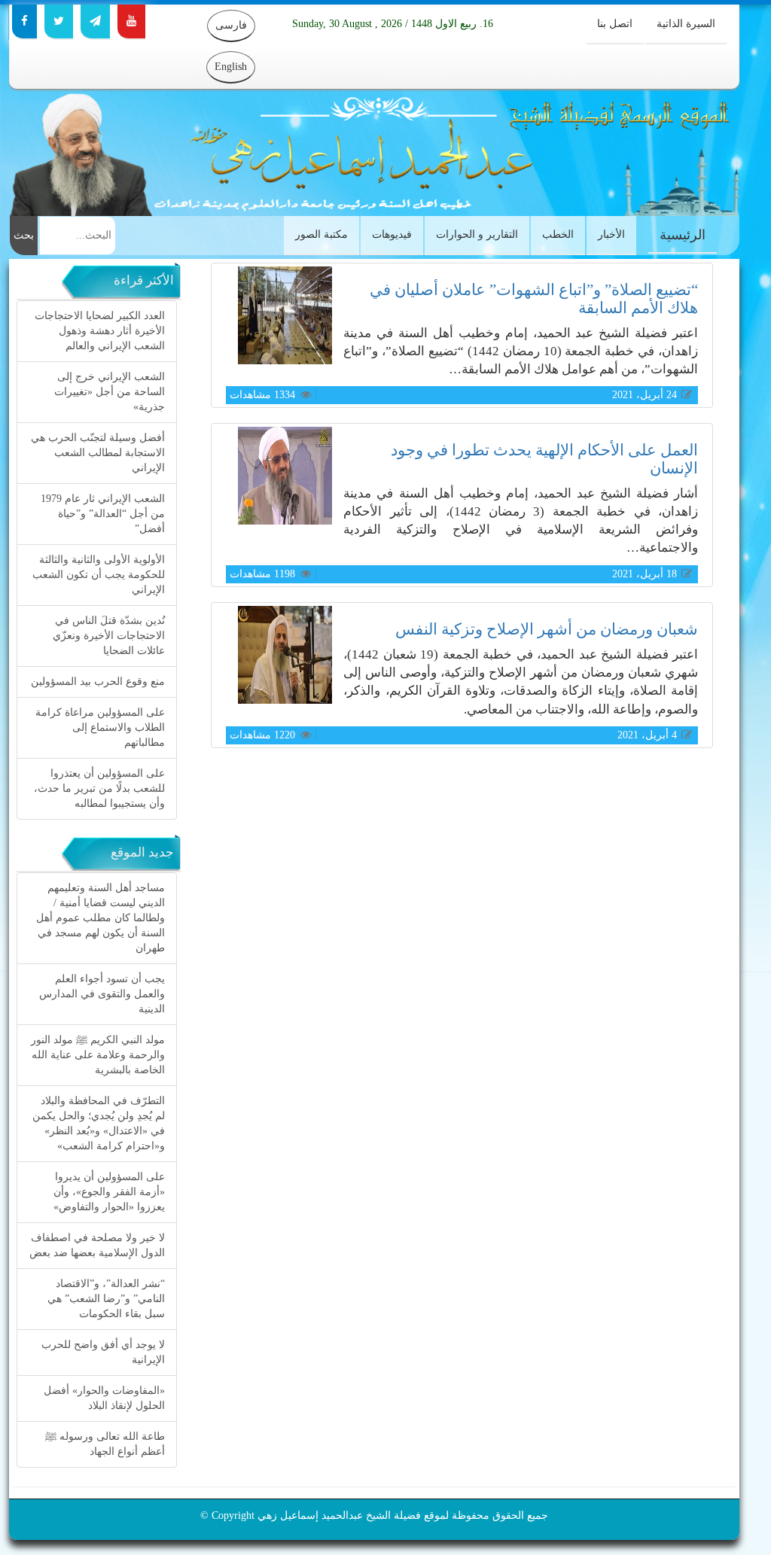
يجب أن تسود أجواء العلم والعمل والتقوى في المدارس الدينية (102, 994)
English (231, 66)
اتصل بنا (614, 23)
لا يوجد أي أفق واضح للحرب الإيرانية (103, 1352)
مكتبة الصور (321, 234)
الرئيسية (682, 234)
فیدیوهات (392, 234)
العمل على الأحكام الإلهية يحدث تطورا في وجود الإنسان (544, 458)
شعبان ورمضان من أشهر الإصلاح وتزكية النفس (546, 629)
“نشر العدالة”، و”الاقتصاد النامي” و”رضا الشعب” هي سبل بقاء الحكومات (106, 1298)
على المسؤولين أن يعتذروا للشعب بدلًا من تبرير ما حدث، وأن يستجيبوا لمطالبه (99, 788)
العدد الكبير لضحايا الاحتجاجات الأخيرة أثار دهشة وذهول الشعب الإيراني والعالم (100, 330)
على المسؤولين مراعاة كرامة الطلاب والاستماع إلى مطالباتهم (100, 727)
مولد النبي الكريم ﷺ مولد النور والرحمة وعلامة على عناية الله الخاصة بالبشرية (98, 1055)
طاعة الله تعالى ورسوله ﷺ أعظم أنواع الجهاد (105, 1444)
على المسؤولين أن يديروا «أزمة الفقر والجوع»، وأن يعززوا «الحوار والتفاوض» (109, 1192)
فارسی (231, 25)
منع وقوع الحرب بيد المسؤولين (98, 681)
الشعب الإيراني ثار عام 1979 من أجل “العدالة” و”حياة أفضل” (103, 513)
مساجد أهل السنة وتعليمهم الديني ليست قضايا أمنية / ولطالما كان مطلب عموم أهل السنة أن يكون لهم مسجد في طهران (100, 918)
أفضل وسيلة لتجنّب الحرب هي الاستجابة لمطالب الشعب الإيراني (98, 452)
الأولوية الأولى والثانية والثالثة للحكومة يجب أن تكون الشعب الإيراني (98, 574)
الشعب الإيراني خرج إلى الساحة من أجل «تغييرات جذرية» (109, 391)
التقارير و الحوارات (477, 234)
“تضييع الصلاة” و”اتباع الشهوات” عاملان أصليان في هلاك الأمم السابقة (534, 298)
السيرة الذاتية (686, 23)
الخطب (558, 234)
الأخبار (611, 234)
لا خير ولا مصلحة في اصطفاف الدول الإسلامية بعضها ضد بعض (97, 1245)
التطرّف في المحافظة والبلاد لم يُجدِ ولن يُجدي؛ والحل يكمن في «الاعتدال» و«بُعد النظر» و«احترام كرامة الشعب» (98, 1123)
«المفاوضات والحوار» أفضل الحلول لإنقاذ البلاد (104, 1398)
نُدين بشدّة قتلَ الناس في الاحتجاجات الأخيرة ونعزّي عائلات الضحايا (109, 635)
